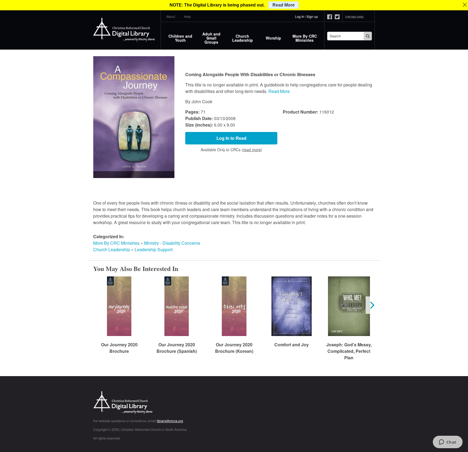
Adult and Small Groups (211, 38)
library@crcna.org (170, 420)
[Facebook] (331, 16)
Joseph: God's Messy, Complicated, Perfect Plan (349, 351)
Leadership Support (154, 249)
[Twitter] (338, 16)
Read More (279, 91)
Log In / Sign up (306, 16)
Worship (273, 38)
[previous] (96, 305)
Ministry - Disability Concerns (172, 243)
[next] (372, 305)
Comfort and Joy (291, 344)
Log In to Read (231, 138)
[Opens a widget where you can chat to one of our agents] (448, 442)
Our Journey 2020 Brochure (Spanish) (177, 347)
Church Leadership (242, 38)
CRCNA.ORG (354, 17)
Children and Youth (180, 38)
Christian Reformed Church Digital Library (143, 403)
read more (252, 149)
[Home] (124, 30)
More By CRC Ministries (304, 38)
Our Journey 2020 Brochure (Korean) (234, 347)
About (170, 16)
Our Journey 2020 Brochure (119, 347)
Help (187, 16)
